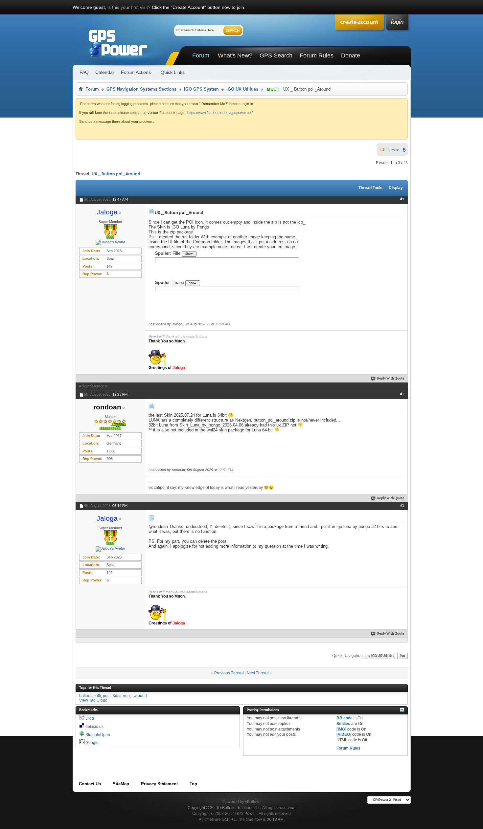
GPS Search (276, 55)
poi (105, 695)
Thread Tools (370, 187)
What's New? (235, 55)
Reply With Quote (390, 379)
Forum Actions (136, 72)
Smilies (343, 723)
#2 (402, 394)
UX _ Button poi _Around (116, 174)
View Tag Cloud (93, 700)
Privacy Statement (159, 783)
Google (92, 742)
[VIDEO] (343, 734)
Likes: (392, 150)
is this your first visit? (128, 7)
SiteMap (121, 783)
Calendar (104, 72)
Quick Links (173, 72)
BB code (344, 718)
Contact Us (90, 783)
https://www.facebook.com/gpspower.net (219, 113)
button (84, 695)
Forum (200, 55)
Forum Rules (317, 55)
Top (402, 656)
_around (139, 695)
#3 (402, 506)
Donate (350, 55)
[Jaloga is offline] (110, 242)
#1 (402, 199)
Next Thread (258, 673)
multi (96, 695)
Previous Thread (229, 673)
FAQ (84, 72)
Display (396, 187)
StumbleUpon (97, 734)
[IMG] (341, 729)
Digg (89, 718)
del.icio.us (94, 726)
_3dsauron (120, 695)
